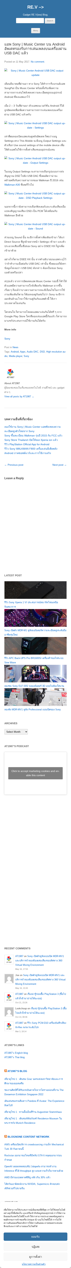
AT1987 (19, 956)
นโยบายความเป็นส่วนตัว (34, 1264)
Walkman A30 (12, 184)
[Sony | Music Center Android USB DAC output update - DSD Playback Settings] (35, 197)
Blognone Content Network (28, 1136)
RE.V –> (35, 7)
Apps (22, 351)
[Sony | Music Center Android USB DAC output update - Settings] (35, 127)
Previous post (13, 464)
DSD (42, 351)
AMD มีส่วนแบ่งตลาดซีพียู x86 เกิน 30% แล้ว (27, 1177)
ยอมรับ (35, 1236)
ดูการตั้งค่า (35, 1256)
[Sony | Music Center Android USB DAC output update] (35, 75)
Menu (35, 30)
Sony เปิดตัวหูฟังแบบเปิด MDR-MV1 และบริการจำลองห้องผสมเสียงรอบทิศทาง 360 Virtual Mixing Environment (39, 960)
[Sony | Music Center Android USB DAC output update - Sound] (35, 228)
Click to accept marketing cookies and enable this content (35, 773)
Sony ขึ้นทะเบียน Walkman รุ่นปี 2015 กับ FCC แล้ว (33, 435)
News (15, 347)
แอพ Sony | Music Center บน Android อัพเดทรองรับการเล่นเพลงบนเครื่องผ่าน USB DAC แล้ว (35, 48)
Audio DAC (32, 351)
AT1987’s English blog (16, 1053)
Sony (7, 338)
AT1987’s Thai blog (14, 1057)
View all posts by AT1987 (19, 396)
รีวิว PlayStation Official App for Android (26, 444)
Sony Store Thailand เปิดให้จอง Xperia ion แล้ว (31, 439)
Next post (59, 464)
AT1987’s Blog (17, 1071)
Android (15, 351)
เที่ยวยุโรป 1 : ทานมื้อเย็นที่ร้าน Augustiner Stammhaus (33, 1112)
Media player (15, 356)
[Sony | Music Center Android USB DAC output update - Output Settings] (35, 162)
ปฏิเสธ (36, 1246)
